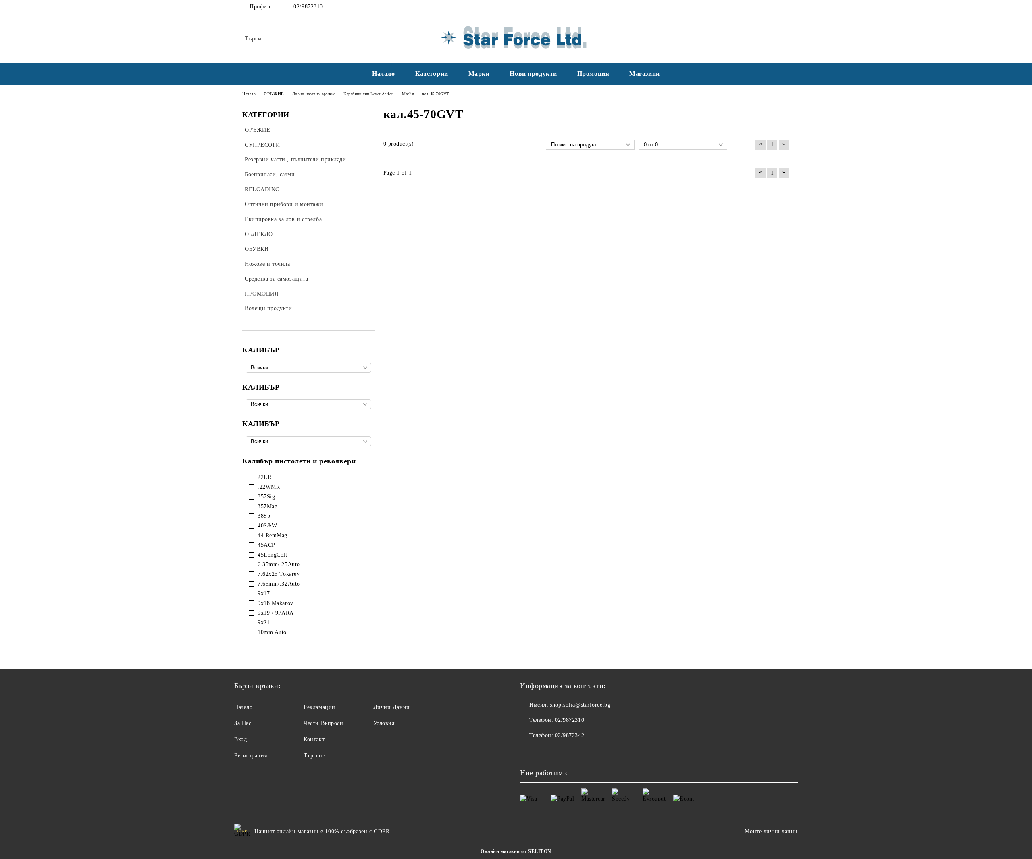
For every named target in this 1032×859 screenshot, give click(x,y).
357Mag (267, 506)
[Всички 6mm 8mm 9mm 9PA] (308, 441)
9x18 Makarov (275, 603)
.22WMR (269, 487)
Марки (479, 73)
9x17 (264, 593)
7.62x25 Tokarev (279, 574)
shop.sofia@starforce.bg (580, 705)
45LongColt (272, 555)
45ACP (266, 545)
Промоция (593, 73)
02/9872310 (308, 7)
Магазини (644, 73)
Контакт (314, 739)
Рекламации (319, 707)
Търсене (314, 756)
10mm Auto (272, 632)
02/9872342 (569, 735)
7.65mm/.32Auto (279, 584)
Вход (240, 739)
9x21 (264, 622)
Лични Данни (391, 707)
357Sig (266, 497)
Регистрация (250, 756)
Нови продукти (533, 73)
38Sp (264, 516)
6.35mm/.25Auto (279, 564)
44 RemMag (272, 535)
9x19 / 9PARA (276, 613)
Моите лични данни (771, 831)
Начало (383, 73)
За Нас (242, 723)
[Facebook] (773, 6)
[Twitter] (785, 6)
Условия (384, 723)
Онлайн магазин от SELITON (516, 851)
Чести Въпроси (323, 723)
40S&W (267, 526)
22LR (264, 477)
